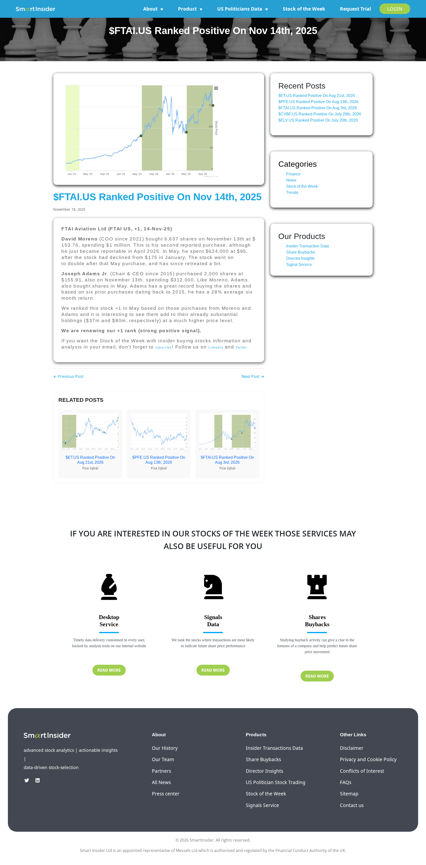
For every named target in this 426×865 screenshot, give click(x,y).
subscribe (163, 347)
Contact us (352, 805)
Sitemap (349, 793)
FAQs (345, 782)
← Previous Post (68, 376)
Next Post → (253, 376)
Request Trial (355, 8)
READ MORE (109, 670)
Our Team (163, 759)
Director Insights (300, 258)
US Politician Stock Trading (275, 782)
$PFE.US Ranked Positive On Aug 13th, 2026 (318, 102)
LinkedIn (215, 347)
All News (161, 782)
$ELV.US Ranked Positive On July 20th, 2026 (318, 120)
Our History (165, 748)
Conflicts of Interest (362, 771)
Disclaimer (351, 748)
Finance (293, 174)
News (291, 180)
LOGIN (394, 8)
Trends (292, 192)
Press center (165, 793)
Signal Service (299, 264)
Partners (161, 771)
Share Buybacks (300, 252)
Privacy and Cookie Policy (368, 759)
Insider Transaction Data (307, 246)
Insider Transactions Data (274, 748)
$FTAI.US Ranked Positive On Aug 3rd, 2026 (317, 108)
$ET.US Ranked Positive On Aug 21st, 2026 (316, 95)
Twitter (241, 347)
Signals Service (262, 805)
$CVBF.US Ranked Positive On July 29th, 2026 (319, 114)
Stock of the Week (304, 8)
